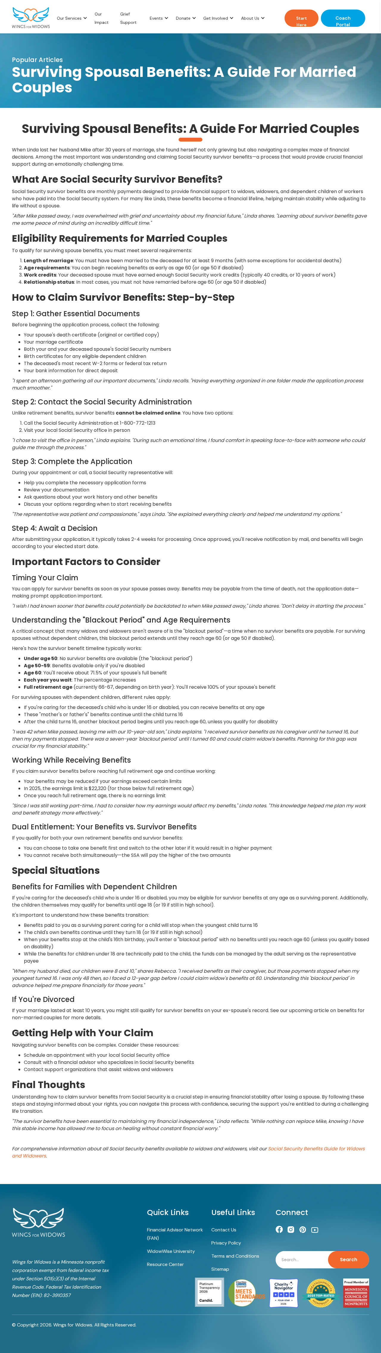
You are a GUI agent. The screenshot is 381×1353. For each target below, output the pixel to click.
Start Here (301, 21)
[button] (72, 18)
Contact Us (223, 1230)
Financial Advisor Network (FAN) (175, 1234)
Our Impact (102, 18)
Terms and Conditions (235, 1256)
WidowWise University (171, 1251)
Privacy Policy (226, 1243)
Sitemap (220, 1269)
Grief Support (128, 18)
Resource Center (165, 1264)
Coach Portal (343, 21)
